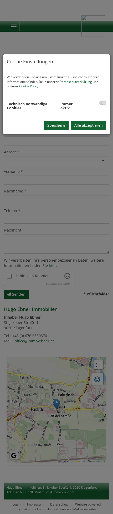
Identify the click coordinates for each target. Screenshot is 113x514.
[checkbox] (102, 103)
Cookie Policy (28, 86)
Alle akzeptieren (88, 125)
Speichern (56, 125)
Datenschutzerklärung (75, 81)
